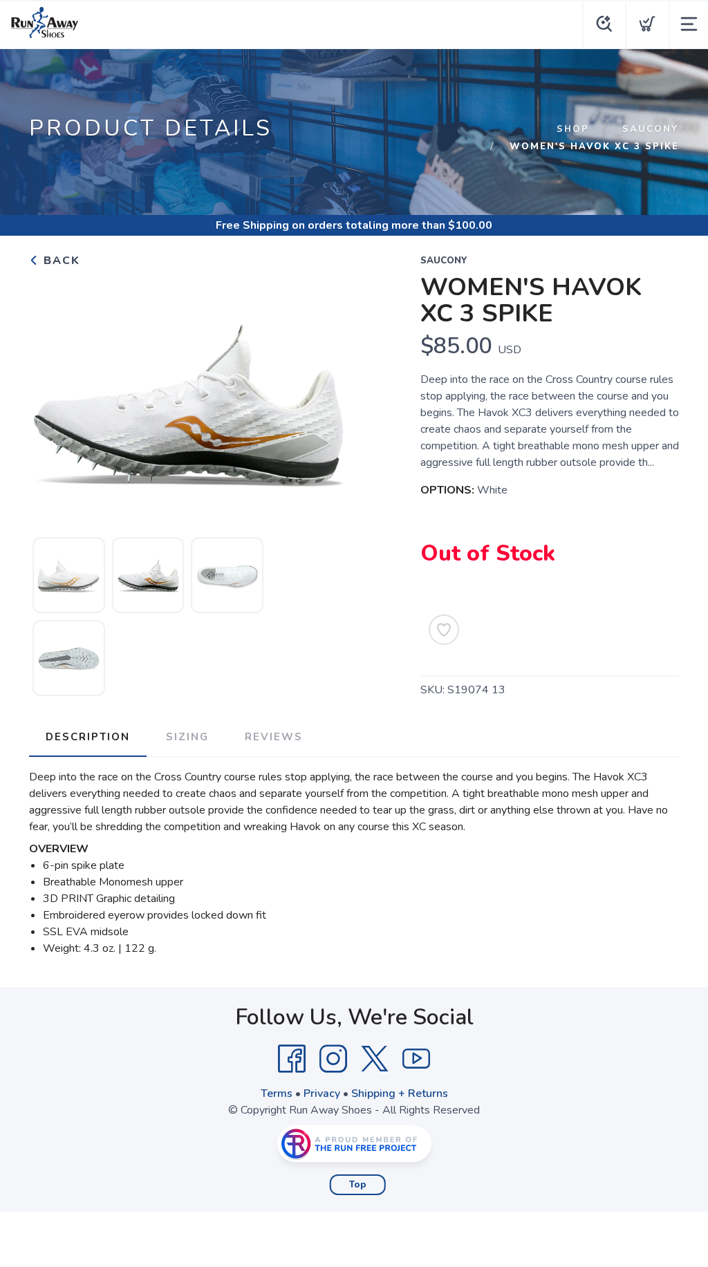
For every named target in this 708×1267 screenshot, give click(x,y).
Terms (276, 1093)
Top (357, 1185)
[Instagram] (333, 1059)
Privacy (322, 1093)
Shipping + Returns (399, 1093)
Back (59, 260)
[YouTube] (416, 1059)
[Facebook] (292, 1059)
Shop (573, 129)
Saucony (650, 129)
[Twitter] (374, 1059)
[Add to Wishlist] (444, 629)
